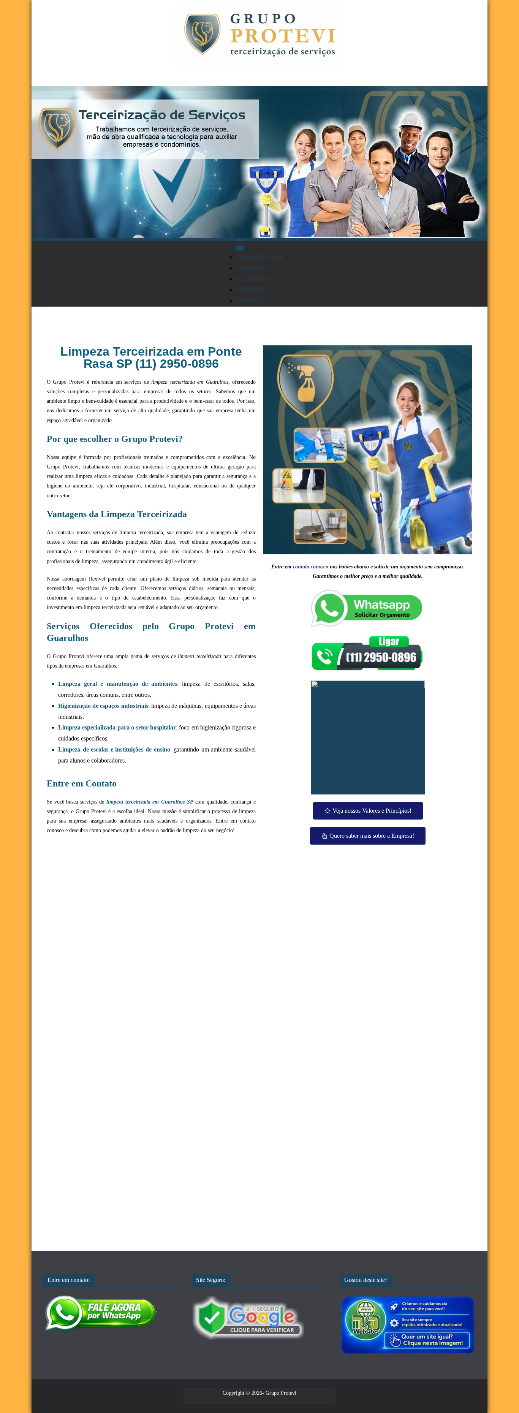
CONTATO (250, 300)
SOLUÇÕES (252, 278)
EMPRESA (250, 268)
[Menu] (240, 248)
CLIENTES (250, 289)
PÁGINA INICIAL (259, 257)
